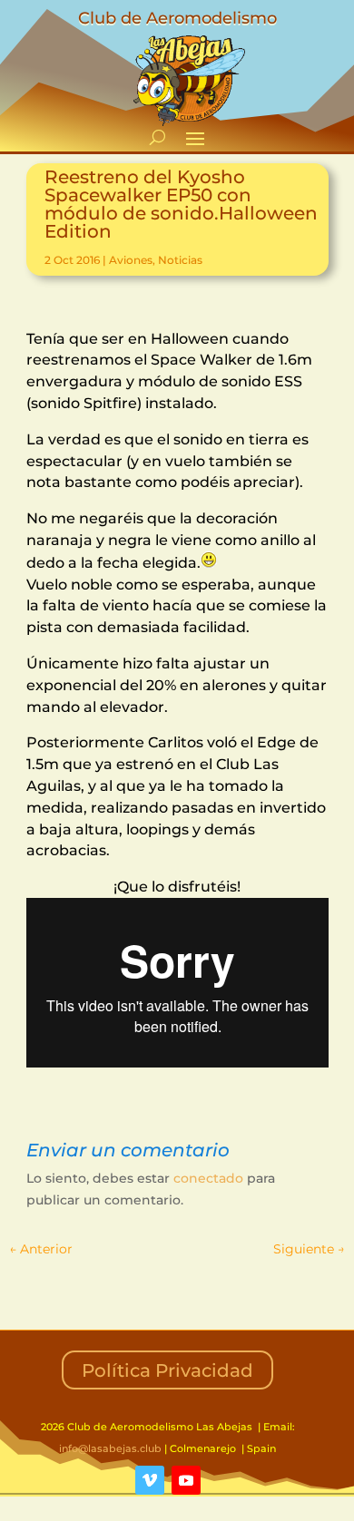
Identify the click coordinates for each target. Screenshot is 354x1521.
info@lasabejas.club (110, 1448)
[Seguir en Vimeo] (149, 1480)
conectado (208, 1178)
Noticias (180, 260)
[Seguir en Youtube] (186, 1480)
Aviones (130, 260)
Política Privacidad (167, 1370)
